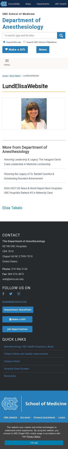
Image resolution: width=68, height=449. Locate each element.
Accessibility (14, 3)
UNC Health (10, 417)
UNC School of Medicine (18, 13)
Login (62, 417)
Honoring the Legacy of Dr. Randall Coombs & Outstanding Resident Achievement (29, 176)
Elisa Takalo (15, 76)
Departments (43, 3)
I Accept (34, 443)
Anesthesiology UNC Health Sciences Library (29, 346)
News (43, 49)
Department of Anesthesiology (22, 23)
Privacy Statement (44, 417)
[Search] (61, 35)
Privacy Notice (33, 436)
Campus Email (12, 361)
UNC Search (60, 3)
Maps (28, 3)
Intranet (25, 417)
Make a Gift (16, 49)
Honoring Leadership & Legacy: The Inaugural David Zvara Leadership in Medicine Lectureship (32, 162)
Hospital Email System (16, 368)
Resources (10, 375)
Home (5, 76)
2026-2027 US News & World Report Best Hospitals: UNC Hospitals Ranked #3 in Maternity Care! (33, 190)
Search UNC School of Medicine (41, 42)
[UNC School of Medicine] (34, 403)
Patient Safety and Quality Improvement (26, 353)
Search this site (13, 42)
